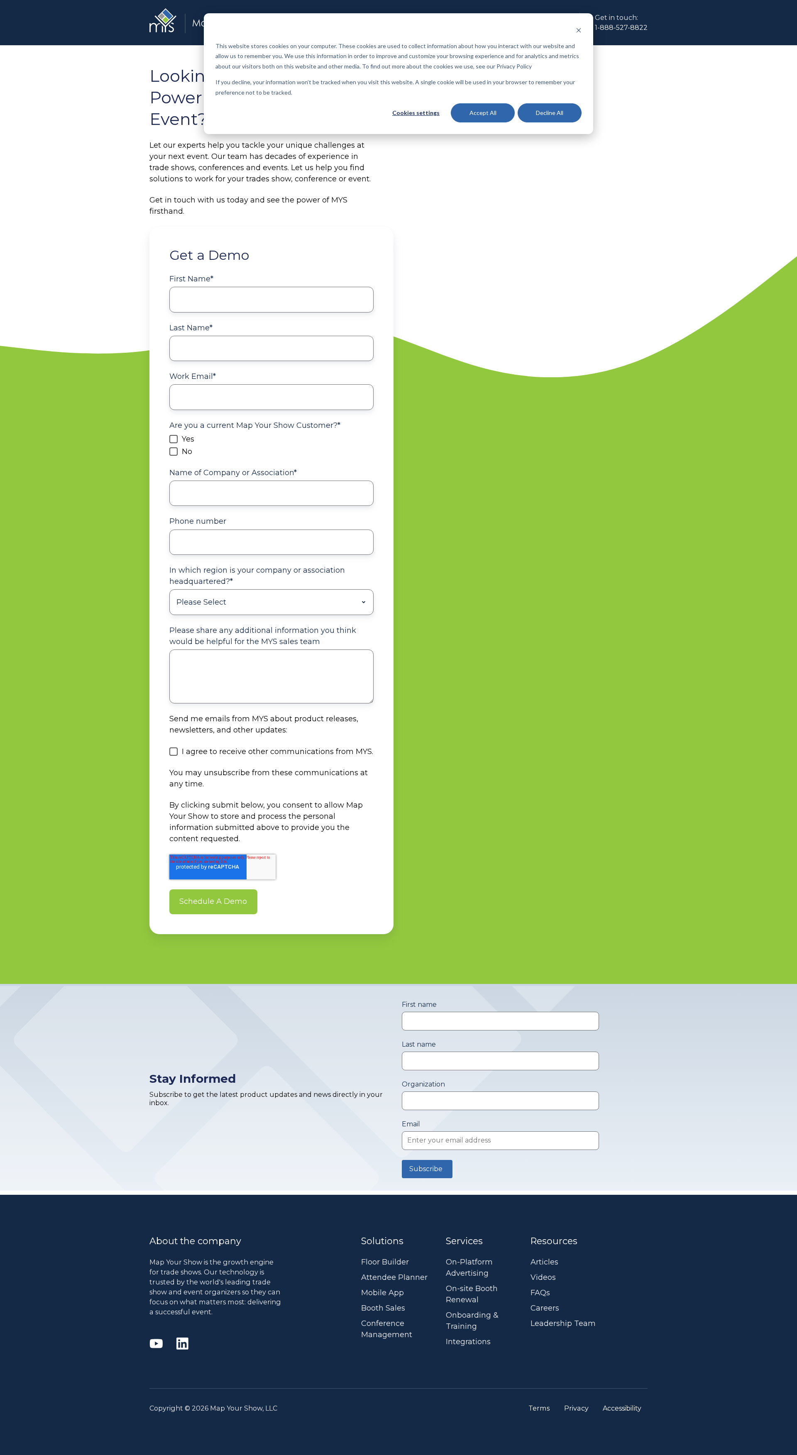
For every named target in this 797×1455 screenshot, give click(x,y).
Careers (545, 1308)
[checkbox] (271, 445)
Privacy (576, 1408)
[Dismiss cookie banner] (579, 30)
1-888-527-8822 (621, 27)
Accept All (482, 112)
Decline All (549, 112)
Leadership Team (563, 1323)
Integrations (468, 1341)
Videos (543, 1277)
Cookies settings (416, 112)
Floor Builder (385, 1262)
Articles (544, 1262)
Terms (539, 1408)
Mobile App (382, 1292)
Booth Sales (383, 1308)
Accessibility (622, 1408)
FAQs (540, 1292)
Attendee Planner (394, 1277)
